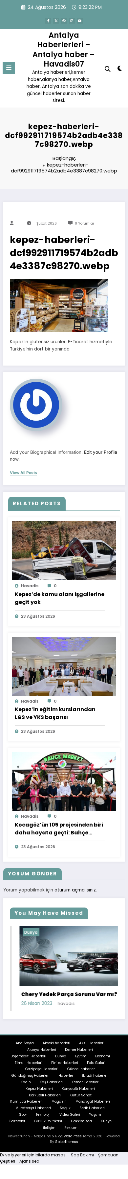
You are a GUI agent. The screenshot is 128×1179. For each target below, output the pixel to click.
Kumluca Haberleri (26, 1101)
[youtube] (80, 21)
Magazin (59, 1101)
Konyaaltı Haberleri (78, 1088)
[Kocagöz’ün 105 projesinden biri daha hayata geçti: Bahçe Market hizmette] (64, 781)
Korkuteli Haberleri (45, 1095)
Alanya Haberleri (41, 1049)
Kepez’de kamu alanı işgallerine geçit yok (59, 598)
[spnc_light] (119, 69)
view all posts (23, 472)
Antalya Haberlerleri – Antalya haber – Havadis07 (63, 49)
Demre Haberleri (79, 1049)
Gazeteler (17, 1121)
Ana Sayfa (25, 1043)
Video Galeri (69, 1114)
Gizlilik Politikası (48, 1121)
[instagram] (72, 21)
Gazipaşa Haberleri (41, 1069)
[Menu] (9, 68)
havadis (29, 586)
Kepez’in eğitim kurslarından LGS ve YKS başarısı (55, 713)
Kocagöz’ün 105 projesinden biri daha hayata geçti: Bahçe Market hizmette (59, 829)
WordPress (73, 1136)
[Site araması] (107, 69)
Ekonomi (102, 1056)
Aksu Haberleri (91, 1043)
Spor (23, 1114)
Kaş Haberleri (51, 1082)
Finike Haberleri (64, 1062)
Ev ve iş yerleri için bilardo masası (33, 1155)
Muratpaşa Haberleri (33, 1108)
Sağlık (65, 1108)
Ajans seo (29, 1161)
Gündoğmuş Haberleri (30, 1075)
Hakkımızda (81, 1121)
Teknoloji (43, 1114)
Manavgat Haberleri (92, 1101)
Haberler (65, 1075)
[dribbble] (64, 21)
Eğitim (80, 1056)
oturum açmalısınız (75, 890)
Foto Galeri (96, 1062)
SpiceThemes (66, 1141)
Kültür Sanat (81, 1095)
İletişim (49, 1127)
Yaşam (95, 1114)
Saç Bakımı (82, 1155)
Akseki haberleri (56, 1043)
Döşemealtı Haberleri (28, 1056)
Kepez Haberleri (39, 1088)
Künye (106, 1121)
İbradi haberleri (95, 1075)
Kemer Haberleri (85, 1082)
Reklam (70, 1127)
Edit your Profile (100, 452)
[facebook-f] (48, 21)
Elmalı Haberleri (28, 1062)
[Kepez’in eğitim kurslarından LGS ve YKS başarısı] (64, 666)
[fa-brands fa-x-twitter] (56, 21)
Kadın (26, 1082)
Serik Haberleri (92, 1108)
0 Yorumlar (84, 223)
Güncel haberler (81, 1069)
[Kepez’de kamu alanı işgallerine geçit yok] (64, 550)
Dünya (21, 932)
